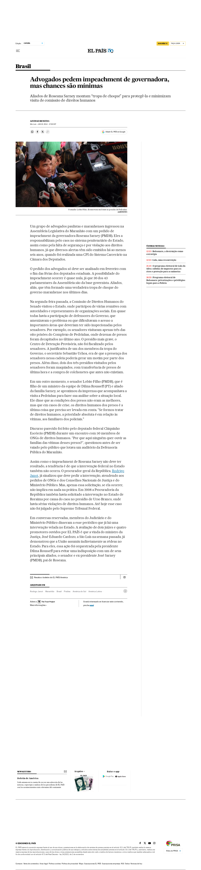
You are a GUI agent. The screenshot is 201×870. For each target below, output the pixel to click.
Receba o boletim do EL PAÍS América (51, 577)
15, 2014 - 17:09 (47, 124)
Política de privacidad (70, 864)
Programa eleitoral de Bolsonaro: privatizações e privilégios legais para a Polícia (165, 280)
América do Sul (79, 591)
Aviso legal (44, 864)
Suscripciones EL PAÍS (92, 864)
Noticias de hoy (136, 864)
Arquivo (78, 771)
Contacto (19, 864)
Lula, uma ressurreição (164, 260)
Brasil (23, 66)
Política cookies (55, 864)
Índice (127, 864)
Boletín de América (27, 778)
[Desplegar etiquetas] (125, 591)
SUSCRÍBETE (163, 43)
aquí (92, 605)
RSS (122, 864)
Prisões (67, 591)
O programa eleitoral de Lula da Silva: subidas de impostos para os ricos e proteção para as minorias (165, 269)
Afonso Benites (39, 121)
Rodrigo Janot (36, 591)
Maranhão (49, 591)
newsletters (24, 771)
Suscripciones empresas (111, 864)
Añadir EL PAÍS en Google (115, 132)
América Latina (95, 591)
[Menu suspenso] (18, 50)
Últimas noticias (155, 246)
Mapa (81, 864)
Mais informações (37, 605)
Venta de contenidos (31, 864)
